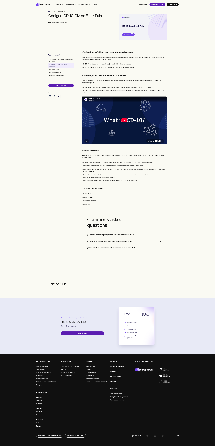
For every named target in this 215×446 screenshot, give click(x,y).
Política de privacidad (117, 400)
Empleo (88, 369)
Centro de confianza (116, 394)
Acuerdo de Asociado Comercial (96, 382)
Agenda (39, 401)
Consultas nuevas (42, 379)
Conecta (39, 397)
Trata (37, 423)
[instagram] (155, 436)
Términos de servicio (92, 379)
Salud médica (40, 369)
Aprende (113, 381)
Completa (39, 420)
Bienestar (39, 376)
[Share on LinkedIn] (50, 96)
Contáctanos (90, 376)
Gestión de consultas (67, 372)
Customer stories (83, 4)
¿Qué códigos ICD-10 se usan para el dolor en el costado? (61, 60)
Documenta (40, 415)
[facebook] (147, 436)
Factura (38, 426)
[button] (136, 435)
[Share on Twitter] (59, 96)
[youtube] (178, 436)
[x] (170, 436)
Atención (39, 409)
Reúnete (39, 412)
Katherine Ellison (54, 22)
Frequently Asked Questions (56, 75)
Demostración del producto (70, 366)
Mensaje (39, 404)
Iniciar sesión (143, 4)
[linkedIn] (163, 436)
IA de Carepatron (66, 376)
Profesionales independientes (46, 382)
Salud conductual (42, 366)
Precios (95, 4)
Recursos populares (117, 366)
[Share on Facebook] (54, 96)
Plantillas (113, 371)
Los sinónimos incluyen (55, 72)
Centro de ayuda (115, 376)
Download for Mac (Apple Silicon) (49, 435)
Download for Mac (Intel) (75, 435)
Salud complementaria (43, 372)
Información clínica (54, 69)
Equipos (39, 385)
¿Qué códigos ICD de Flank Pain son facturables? (58, 65)
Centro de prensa (91, 372)
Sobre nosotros (90, 366)
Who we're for (70, 4)
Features (58, 4)
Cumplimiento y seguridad (119, 397)
